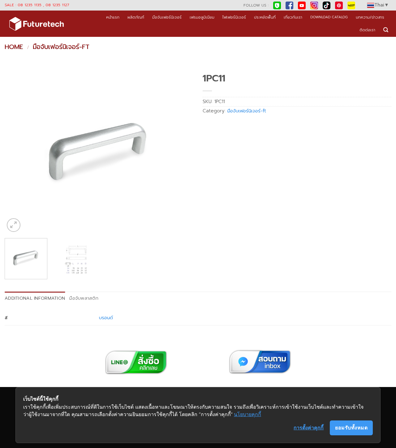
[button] (385, 30)
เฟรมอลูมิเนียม (202, 17)
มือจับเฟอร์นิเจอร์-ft (61, 47)
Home (14, 47)
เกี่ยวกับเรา (293, 17)
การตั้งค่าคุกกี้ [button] (309, 427)
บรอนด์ (106, 317)
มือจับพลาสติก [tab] (83, 298)
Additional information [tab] (35, 298)
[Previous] (16, 151)
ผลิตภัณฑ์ (135, 17)
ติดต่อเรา (367, 30)
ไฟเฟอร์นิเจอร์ (234, 17)
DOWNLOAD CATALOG (329, 17)
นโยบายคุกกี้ (247, 414)
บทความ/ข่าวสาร (370, 17)
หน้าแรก (112, 17)
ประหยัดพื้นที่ (265, 17)
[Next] (181, 151)
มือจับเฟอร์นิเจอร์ (167, 17)
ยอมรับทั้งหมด (351, 427)
